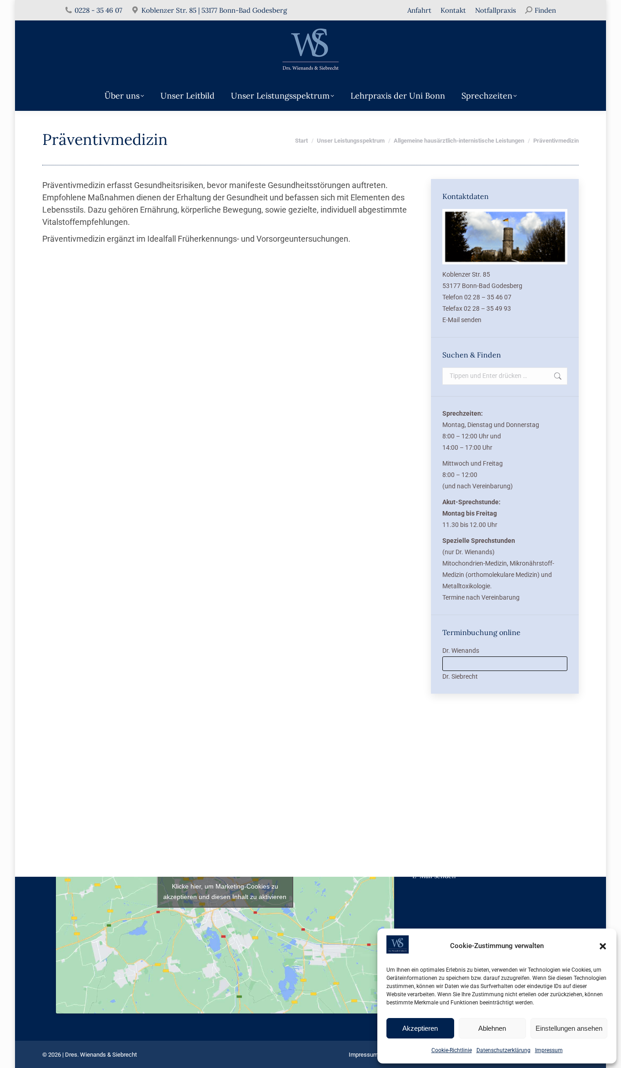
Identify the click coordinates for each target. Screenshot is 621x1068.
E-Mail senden (461, 319)
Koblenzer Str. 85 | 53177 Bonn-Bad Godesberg (213, 10)
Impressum (549, 1050)
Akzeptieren (420, 1028)
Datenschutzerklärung (503, 1050)
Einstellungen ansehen (569, 1028)
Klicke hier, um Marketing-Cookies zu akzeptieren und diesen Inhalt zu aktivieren (224, 891)
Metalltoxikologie (466, 586)
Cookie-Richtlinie (451, 1050)
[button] (602, 946)
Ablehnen (492, 1028)
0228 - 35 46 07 (98, 10)
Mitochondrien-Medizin (474, 563)
